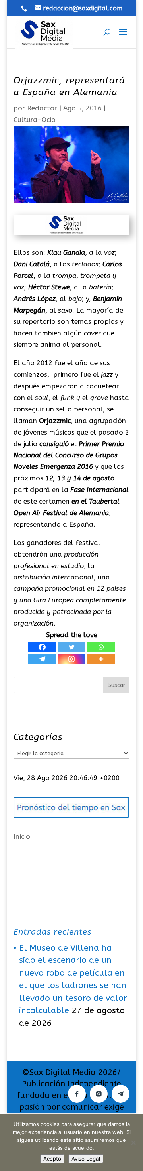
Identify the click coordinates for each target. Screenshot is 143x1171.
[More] (101, 659)
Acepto (52, 1158)
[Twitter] (71, 647)
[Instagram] (71, 659)
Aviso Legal (86, 1158)
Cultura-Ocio (35, 120)
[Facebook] (42, 647)
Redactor (42, 108)
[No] (133, 1143)
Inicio (22, 836)
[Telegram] (42, 659)
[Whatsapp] (101, 647)
